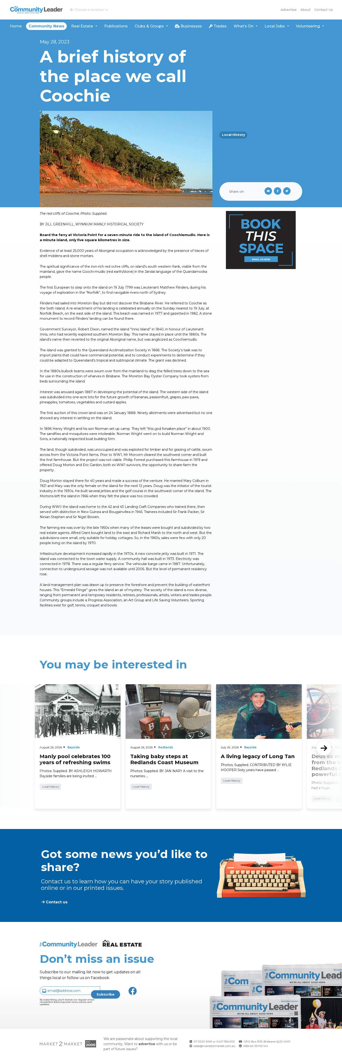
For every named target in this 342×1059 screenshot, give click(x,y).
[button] (89, 9)
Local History (233, 135)
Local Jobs (275, 26)
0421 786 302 (225, 1041)
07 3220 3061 (203, 1041)
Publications (116, 26)
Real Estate (82, 26)
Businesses (191, 26)
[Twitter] (287, 191)
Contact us (323, 10)
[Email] (267, 191)
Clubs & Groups (149, 26)
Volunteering (308, 26)
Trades (220, 26)
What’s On (243, 26)
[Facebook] (278, 191)
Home (16, 26)
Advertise (289, 10)
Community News (46, 26)
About (305, 10)
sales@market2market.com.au (214, 1046)
